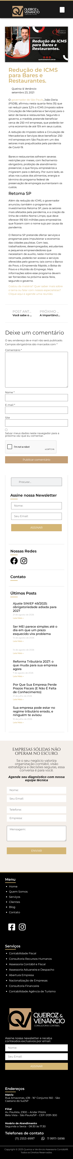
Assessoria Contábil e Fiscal (27, 964)
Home (13, 886)
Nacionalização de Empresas (28, 980)
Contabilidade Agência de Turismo (32, 991)
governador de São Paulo (27, 99)
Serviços (14, 896)
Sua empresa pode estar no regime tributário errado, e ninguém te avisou (34, 711)
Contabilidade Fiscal (22, 953)
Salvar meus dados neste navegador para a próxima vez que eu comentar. (32, 434)
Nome (10, 392)
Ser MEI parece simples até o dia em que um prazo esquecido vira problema (35, 630)
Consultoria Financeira (24, 986)
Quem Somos (18, 891)
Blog (12, 907)
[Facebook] (14, 561)
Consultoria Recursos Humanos (30, 958)
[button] (62, 10)
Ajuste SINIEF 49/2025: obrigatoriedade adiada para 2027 (35, 607)
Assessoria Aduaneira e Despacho (31, 969)
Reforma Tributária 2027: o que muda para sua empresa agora (35, 665)
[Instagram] (24, 561)
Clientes (14, 902)
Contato (14, 912)
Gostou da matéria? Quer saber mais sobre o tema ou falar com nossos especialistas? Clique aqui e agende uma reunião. (35, 290)
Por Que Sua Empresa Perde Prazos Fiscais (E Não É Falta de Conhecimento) (35, 688)
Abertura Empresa (21, 975)
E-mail (10, 405)
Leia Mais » (18, 618)
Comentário (13, 350)
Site (7, 417)
